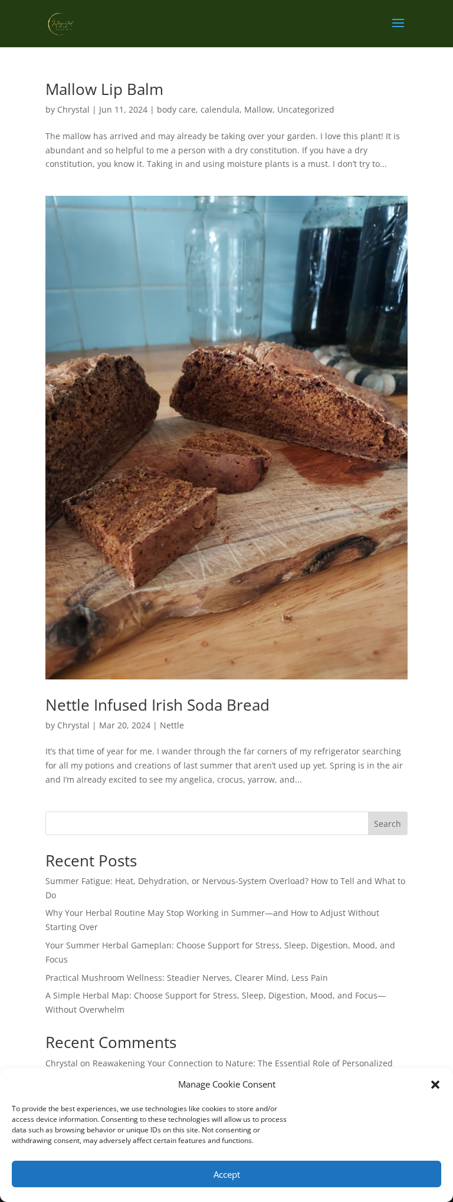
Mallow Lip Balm (104, 89)
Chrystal (73, 109)
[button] (435, 1085)
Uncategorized (305, 109)
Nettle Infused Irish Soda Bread (157, 704)
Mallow (258, 109)
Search (387, 823)
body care (176, 109)
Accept (227, 1174)
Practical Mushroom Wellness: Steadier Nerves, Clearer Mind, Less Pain (186, 977)
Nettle (172, 725)
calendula (220, 109)
